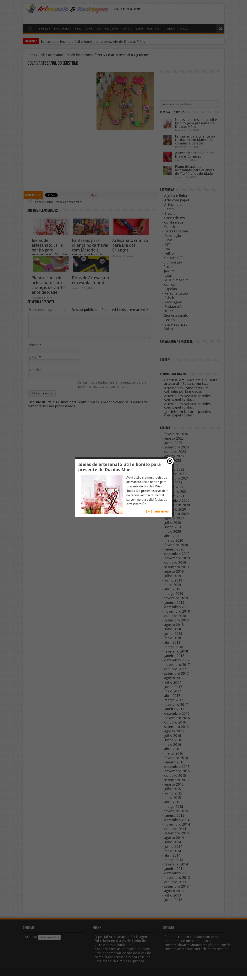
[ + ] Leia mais (157, 511)
